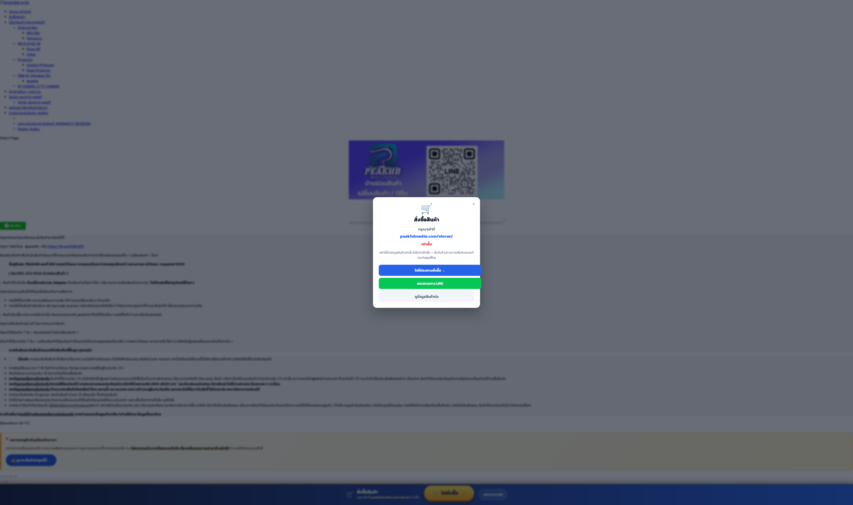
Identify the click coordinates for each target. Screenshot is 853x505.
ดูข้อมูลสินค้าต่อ (426, 296)
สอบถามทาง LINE (430, 283)
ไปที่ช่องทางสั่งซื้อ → (430, 270)
